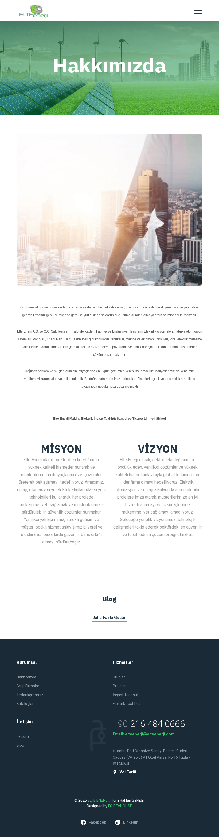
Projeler (119, 686)
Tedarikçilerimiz (30, 695)
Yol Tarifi (127, 772)
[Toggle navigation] (198, 11)
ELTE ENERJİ (99, 800)
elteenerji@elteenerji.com (149, 734)
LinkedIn (130, 822)
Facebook (97, 822)
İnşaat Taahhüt (125, 695)
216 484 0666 (157, 724)
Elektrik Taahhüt (126, 703)
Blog (20, 745)
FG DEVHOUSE (120, 806)
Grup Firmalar (28, 686)
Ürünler (119, 677)
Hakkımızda (26, 677)
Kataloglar (25, 703)
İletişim (23, 736)
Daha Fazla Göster (109, 617)
